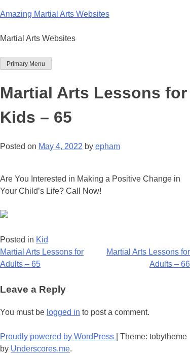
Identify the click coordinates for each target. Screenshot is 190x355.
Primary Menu (26, 63)
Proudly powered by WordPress (58, 336)
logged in (63, 312)
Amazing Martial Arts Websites (54, 14)
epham (107, 146)
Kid (42, 239)
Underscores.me (40, 348)
